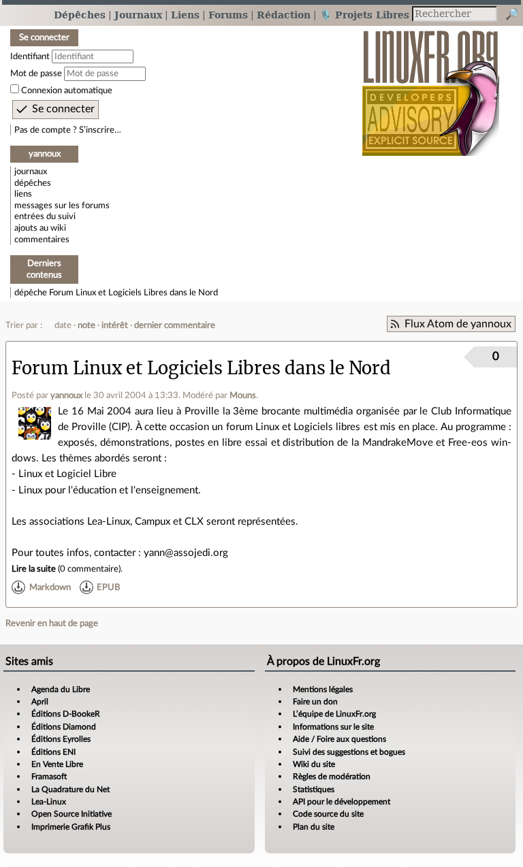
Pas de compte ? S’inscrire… (67, 130)
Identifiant (30, 56)
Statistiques (313, 789)
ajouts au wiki (40, 228)
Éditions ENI (53, 752)
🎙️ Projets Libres (364, 14)
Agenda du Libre (60, 689)
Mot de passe (36, 73)
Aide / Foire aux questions (339, 739)
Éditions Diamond (63, 727)
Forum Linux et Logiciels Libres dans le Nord (133, 293)
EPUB (108, 587)
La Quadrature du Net (70, 789)
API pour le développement (341, 802)
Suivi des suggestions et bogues (349, 752)
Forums (228, 14)
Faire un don (315, 702)
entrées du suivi (45, 216)
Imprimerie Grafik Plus (70, 827)
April (39, 702)
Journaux (138, 14)
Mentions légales (323, 689)
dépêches (32, 183)
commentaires (41, 239)
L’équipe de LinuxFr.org (334, 714)
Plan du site (313, 827)
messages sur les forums (62, 205)
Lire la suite (34, 569)
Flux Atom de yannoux (458, 323)
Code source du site (328, 814)
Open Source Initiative (71, 814)
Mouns (242, 395)
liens (23, 194)
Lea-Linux (48, 802)
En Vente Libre (57, 764)
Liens (185, 14)
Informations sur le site (333, 727)
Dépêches (80, 14)
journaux (30, 171)
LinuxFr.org (430, 86)
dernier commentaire (174, 325)
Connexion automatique (66, 90)
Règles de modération (331, 776)
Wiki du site (314, 764)
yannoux (66, 395)
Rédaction (284, 14)
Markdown (50, 587)
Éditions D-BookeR (65, 714)
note (86, 325)
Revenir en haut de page (51, 623)
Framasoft (49, 776)
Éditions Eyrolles (61, 739)
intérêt (114, 325)
